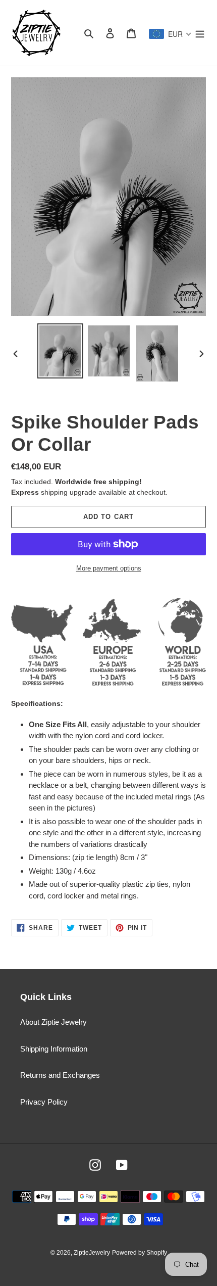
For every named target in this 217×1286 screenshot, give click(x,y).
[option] (60, 351)
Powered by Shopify (139, 1252)
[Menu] (199, 33)
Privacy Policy (44, 1102)
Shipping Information (53, 1048)
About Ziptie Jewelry (53, 1022)
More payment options (108, 568)
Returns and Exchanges (60, 1075)
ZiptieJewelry (92, 1252)
